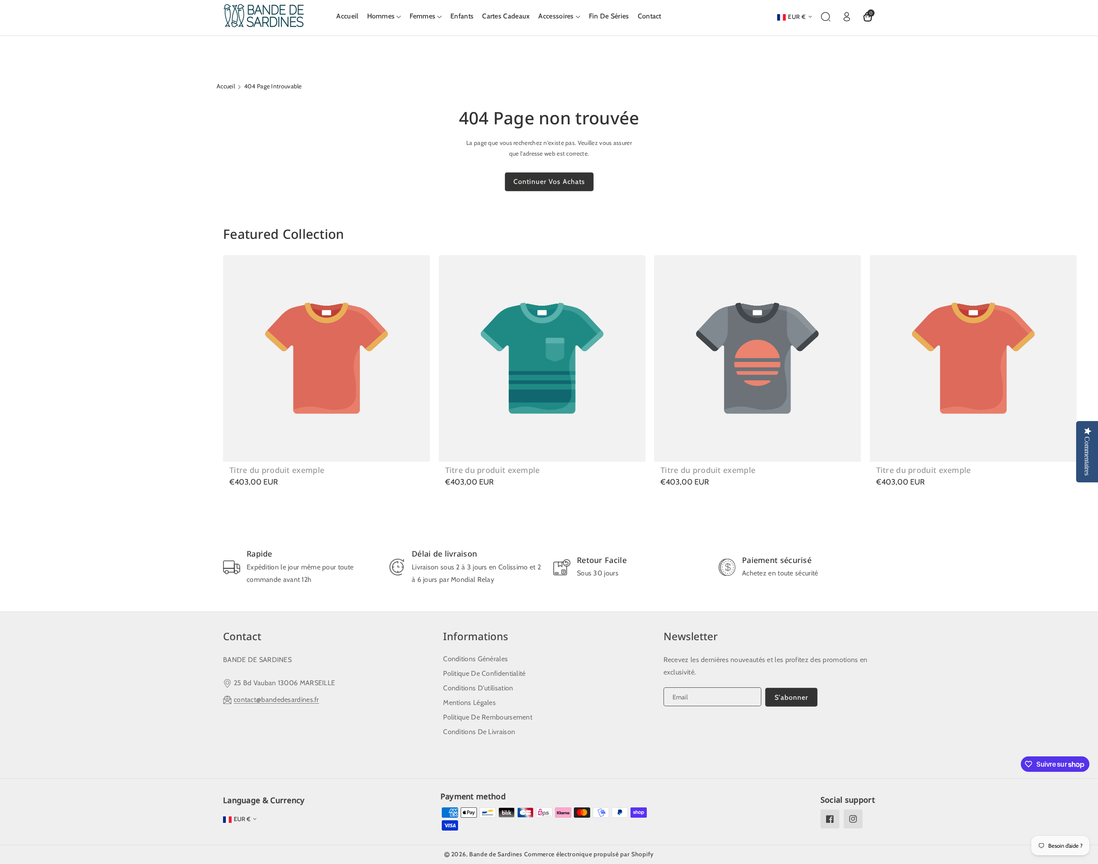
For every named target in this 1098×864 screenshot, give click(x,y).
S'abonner (791, 697)
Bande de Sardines (495, 854)
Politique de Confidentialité (484, 673)
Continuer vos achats (549, 182)
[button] (384, 16)
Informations (475, 636)
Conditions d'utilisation (478, 688)
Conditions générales (475, 659)
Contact (242, 636)
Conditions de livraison (479, 732)
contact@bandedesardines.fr (276, 699)
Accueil (226, 86)
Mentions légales (469, 702)
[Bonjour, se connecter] (846, 16)
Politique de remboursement (487, 717)
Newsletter (691, 636)
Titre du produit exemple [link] (276, 470)
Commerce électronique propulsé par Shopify (589, 854)
